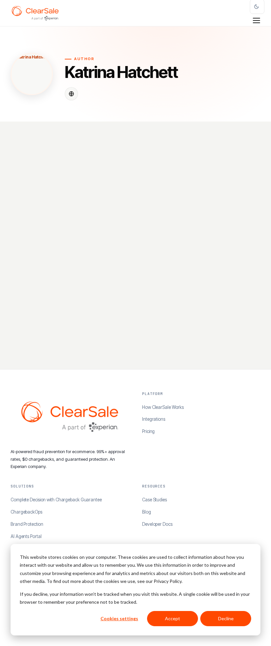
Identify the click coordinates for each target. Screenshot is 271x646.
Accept (172, 618)
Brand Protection (27, 524)
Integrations (153, 419)
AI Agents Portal (26, 536)
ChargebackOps (26, 512)
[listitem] (71, 252)
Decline (226, 618)
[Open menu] (256, 20)
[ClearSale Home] (35, 13)
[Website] (71, 93)
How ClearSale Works (163, 407)
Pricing (148, 431)
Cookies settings (119, 618)
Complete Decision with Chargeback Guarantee (56, 499)
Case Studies (154, 499)
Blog (146, 512)
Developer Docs (157, 524)
